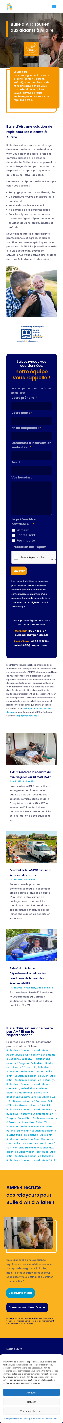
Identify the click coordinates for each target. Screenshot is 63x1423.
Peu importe (25, 540)
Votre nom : (21, 413)
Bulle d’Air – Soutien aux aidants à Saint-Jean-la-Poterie (29, 1126)
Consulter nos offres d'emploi (27, 1307)
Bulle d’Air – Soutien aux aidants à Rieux (30, 1109)
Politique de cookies (13, 1418)
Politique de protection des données (40, 1418)
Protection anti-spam (28, 547)
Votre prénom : (24, 397)
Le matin (22, 529)
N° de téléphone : (26, 428)
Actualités (28, 781)
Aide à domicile (44, 987)
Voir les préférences (31, 1411)
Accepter (31, 1392)
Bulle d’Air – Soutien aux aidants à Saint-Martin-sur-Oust (30, 1139)
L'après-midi (25, 535)
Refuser (31, 1401)
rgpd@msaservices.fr (28, 715)
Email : (16, 462)
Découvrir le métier (20, 1293)
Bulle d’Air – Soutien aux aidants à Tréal (30, 1160)
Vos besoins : (21, 477)
